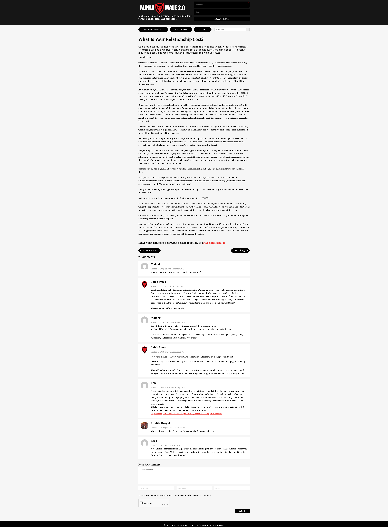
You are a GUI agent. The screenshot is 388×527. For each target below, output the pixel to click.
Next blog (240, 250)
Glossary (202, 30)
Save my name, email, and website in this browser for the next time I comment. (175, 495)
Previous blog (150, 250)
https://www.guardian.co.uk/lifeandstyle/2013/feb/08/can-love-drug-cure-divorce (186, 414)
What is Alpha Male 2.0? (153, 30)
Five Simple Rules (214, 242)
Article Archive (181, 30)
